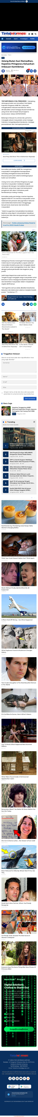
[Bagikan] (35, 71)
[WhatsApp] (35, 304)
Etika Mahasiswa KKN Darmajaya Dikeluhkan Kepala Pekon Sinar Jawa (21, 468)
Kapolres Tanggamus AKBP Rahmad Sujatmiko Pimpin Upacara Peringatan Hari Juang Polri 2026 (24, 409)
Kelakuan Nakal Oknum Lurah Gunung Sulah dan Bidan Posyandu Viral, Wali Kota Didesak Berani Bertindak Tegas (22, 475)
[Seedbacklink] (28, 1078)
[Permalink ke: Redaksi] (3, 71)
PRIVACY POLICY (15, 1074)
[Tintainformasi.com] (13, 34)
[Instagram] (17, 1080)
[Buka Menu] (32, 34)
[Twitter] (27, 304)
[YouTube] (21, 1080)
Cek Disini (14, 1095)
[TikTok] (24, 1080)
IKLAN (34, 1074)
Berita (14, 414)
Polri (3, 58)
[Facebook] (24, 304)
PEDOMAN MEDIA (21, 1072)
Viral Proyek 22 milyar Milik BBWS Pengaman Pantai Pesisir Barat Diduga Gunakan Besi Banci (21, 453)
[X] (14, 1080)
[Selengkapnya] (34, 422)
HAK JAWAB (5, 1074)
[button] (29, 34)
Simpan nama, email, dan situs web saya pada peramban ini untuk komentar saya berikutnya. (19, 393)
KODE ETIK (12, 1072)
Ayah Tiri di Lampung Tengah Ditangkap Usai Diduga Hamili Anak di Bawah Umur (22, 482)
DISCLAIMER (31, 1072)
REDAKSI (4, 1072)
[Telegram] (31, 304)
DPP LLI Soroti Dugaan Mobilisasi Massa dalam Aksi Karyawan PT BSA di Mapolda (22, 461)
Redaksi (8, 70)
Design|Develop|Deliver (19, 1029)
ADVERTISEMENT (26, 1074)
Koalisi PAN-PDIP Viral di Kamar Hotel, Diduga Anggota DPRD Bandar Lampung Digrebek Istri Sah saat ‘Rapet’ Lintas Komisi (22, 489)
